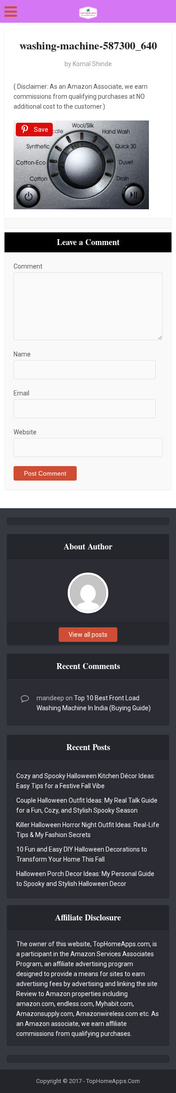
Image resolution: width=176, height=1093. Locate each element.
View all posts (88, 634)
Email (21, 393)
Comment (28, 266)
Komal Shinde (92, 63)
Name (22, 354)
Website (25, 432)
